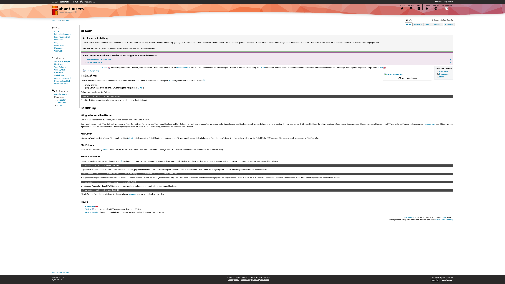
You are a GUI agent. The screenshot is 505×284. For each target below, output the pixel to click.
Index (56, 31)
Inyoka (63, 278)
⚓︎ (450, 60)
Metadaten (61, 100)
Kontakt (236, 280)
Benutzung (59, 45)
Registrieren (448, 2)
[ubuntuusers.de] (68, 11)
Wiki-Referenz (60, 67)
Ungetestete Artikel (62, 78)
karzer (444, 218)
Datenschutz (245, 280)
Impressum (255, 280)
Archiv (59, 20)
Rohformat (61, 103)
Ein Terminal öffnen (95, 62)
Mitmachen (447, 5)
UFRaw (66, 20)
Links (441, 77)
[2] (121, 161)
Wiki (419, 5)
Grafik (437, 220)
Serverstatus (264, 280)
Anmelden (438, 2)
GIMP (262, 68)
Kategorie (58, 48)
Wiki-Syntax (59, 70)
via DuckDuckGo (446, 20)
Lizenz (230, 280)
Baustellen (58, 73)
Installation (443, 71)
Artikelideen (59, 75)
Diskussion (437, 25)
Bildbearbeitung (447, 220)
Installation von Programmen (99, 60)
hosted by (56, 2)
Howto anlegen (60, 64)
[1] (204, 80)
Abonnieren (449, 25)
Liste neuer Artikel (62, 37)
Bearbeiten (418, 25)
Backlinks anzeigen (62, 94)
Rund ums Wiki (60, 84)
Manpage (132, 194)
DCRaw (88, 209)
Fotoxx (105, 149)
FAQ (56, 42)
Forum (411, 5)
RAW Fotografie (91, 212)
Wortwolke (58, 51)
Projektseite (90, 206)
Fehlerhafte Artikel (62, 81)
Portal (402, 5)
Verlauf (428, 25)
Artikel (408, 24)
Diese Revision (408, 218)
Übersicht (58, 40)
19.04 (170, 81)
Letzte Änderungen (62, 34)
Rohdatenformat (183, 68)
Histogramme (429, 124)
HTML (59, 105)
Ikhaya (427, 5)
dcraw (380, 68)
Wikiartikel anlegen (62, 61)
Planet (436, 5)
